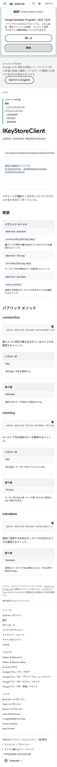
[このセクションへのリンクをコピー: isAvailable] (20, 514)
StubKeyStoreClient (15, 172)
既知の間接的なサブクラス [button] (27, 169)
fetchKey (11, 263)
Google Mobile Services (13, 718)
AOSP (5, 92)
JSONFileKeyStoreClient (35, 169)
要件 (4, 620)
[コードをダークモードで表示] (52, 326)
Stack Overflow (9, 723)
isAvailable (12, 284)
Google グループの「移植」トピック (20, 686)
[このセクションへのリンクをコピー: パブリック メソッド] (39, 308)
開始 (28, 47)
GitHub (5, 644)
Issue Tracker (8, 728)
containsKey (13, 239)
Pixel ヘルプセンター (12, 704)
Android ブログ (9, 667)
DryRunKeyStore (13, 169)
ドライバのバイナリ (12, 639)
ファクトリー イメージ (13, 634)
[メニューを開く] (5, 3)
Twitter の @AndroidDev (14, 662)
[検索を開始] (34, 3)
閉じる (28, 38)
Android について (10, 739)
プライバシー (24, 744)
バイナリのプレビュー (13, 630)
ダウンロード (8, 625)
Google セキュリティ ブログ (16, 672)
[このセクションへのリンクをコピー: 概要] (13, 213)
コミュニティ (28, 739)
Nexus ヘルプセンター (13, 709)
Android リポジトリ (11, 615)
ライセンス (9, 744)
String (16, 497)
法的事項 (42, 739)
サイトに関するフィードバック (19, 749)
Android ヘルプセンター (14, 699)
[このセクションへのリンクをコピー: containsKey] (23, 318)
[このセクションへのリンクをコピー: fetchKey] (18, 413)
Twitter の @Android (12, 657)
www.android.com (11, 714)
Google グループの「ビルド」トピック (21, 681)
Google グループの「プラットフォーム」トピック (26, 676)
